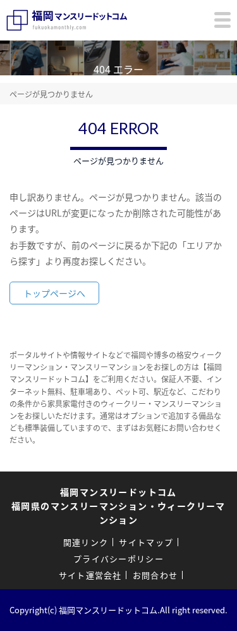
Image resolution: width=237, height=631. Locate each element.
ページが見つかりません (51, 94)
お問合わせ (155, 575)
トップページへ (54, 293)
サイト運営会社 (90, 575)
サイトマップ (146, 542)
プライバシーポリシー (118, 558)
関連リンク (86, 542)
